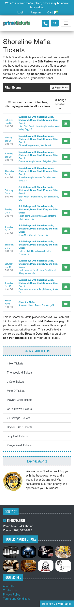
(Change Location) (61, 102)
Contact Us (10, 590)
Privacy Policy (11, 594)
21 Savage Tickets (18, 418)
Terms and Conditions (16, 598)
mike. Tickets (15, 363)
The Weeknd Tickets (20, 372)
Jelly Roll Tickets (17, 436)
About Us (8, 586)
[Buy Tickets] (66, 123)
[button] (55, 23)
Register (36, 12)
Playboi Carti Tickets (19, 400)
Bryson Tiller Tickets (19, 427)
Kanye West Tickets (19, 445)
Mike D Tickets (16, 391)
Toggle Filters (61, 87)
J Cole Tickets (15, 381)
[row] (37, 123)
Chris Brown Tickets (19, 409)
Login (20, 12)
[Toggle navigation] (66, 23)
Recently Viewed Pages (56, 604)
